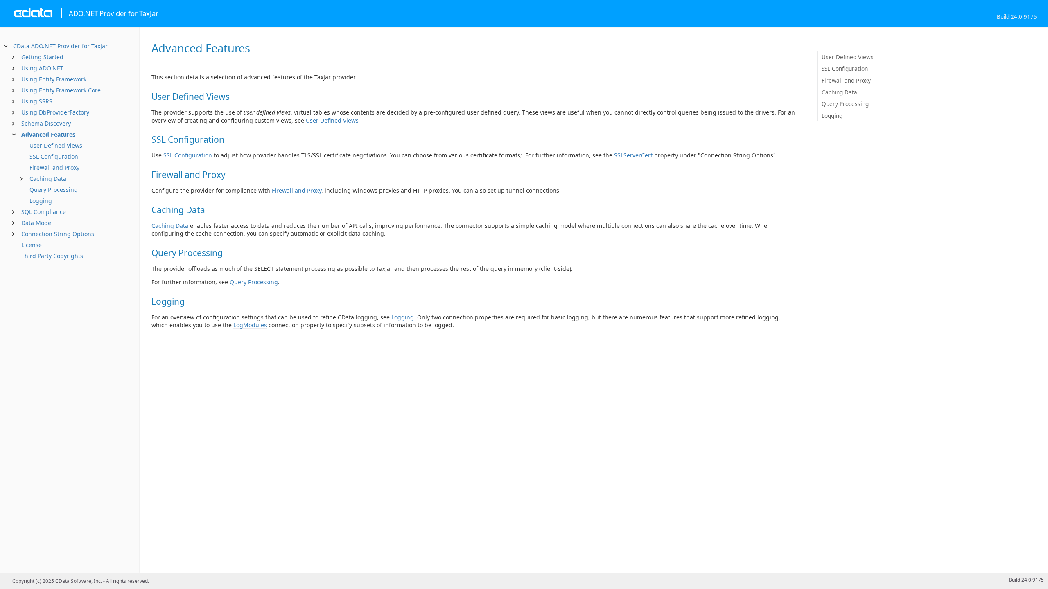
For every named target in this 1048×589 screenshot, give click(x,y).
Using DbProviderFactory (55, 112)
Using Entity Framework (53, 79)
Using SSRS (36, 101)
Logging (40, 201)
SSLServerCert (633, 155)
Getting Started (42, 57)
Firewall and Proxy (54, 167)
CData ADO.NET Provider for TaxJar (60, 46)
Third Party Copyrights (52, 256)
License (31, 245)
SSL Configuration (53, 156)
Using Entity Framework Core (61, 90)
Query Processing (53, 189)
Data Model (37, 223)
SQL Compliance (43, 212)
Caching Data (47, 178)
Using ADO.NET (42, 68)
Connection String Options (57, 234)
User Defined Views (55, 145)
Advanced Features (48, 134)
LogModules (250, 325)
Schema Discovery (46, 123)
